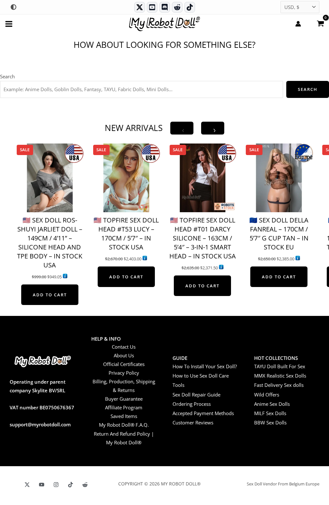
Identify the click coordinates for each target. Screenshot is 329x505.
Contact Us (124, 347)
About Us (124, 355)
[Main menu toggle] (9, 23)
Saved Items (124, 416)
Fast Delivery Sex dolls (279, 385)
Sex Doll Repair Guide (196, 394)
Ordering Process (192, 404)
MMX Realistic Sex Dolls (280, 375)
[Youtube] (152, 7)
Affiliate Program (123, 407)
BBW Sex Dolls (270, 422)
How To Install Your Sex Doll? (205, 366)
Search (7, 76)
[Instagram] (56, 484)
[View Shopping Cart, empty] (320, 23)
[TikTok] (189, 7)
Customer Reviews (193, 422)
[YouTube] (41, 484)
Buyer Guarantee (124, 399)
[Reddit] (177, 7)
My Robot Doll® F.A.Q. (124, 425)
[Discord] (164, 7)
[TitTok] (70, 484)
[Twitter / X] (139, 7)
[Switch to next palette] (13, 7)
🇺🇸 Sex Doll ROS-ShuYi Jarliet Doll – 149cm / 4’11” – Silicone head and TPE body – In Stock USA (49, 242)
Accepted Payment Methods (203, 413)
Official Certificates (124, 364)
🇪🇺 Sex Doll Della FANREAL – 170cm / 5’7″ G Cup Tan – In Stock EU (278, 233)
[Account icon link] (298, 24)
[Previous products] (181, 128)
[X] (27, 484)
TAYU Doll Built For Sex (279, 366)
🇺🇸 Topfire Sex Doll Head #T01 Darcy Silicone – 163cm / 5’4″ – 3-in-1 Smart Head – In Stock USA (202, 238)
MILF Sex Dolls (270, 413)
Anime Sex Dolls (272, 404)
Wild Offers (266, 394)
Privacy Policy (124, 373)
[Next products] (212, 128)
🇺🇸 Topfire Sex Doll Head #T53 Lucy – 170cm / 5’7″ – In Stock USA (126, 233)
